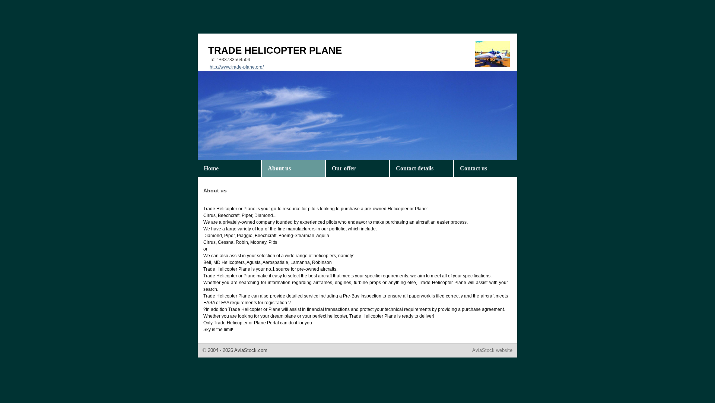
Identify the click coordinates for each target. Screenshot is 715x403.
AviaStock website (492, 350)
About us (279, 168)
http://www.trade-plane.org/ (237, 67)
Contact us (473, 168)
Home (211, 168)
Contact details (414, 168)
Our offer (344, 168)
